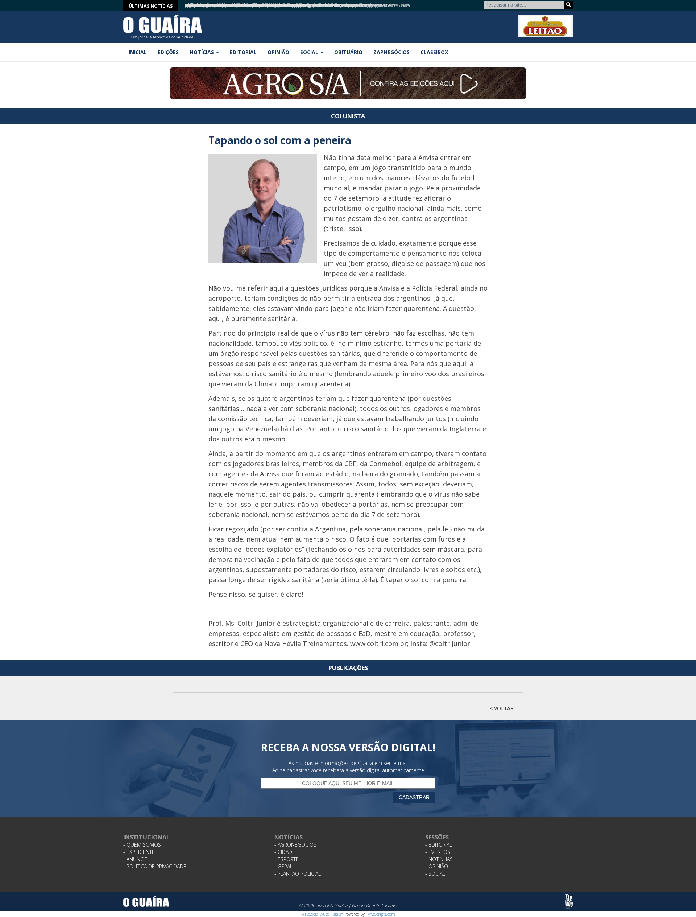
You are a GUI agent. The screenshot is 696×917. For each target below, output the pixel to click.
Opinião (278, 52)
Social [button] (310, 52)
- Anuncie (135, 859)
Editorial (243, 52)
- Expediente (139, 851)
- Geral (283, 866)
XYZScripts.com (381, 914)
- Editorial (438, 844)
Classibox (434, 52)
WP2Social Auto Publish (322, 914)
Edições (168, 52)
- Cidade (284, 851)
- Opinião (436, 866)
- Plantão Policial (297, 873)
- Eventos (437, 851)
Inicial (138, 52)
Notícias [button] (202, 52)
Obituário (348, 52)
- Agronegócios (295, 844)
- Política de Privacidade (154, 866)
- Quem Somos (142, 844)
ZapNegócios (391, 52)
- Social (435, 873)
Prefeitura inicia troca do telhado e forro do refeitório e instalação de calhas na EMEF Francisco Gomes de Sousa (291, 5)
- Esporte (286, 859)
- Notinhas (439, 859)
